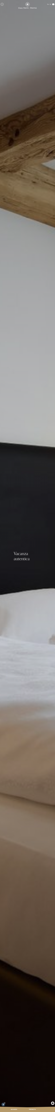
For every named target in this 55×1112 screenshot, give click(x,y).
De (48, 4)
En (50, 4)
